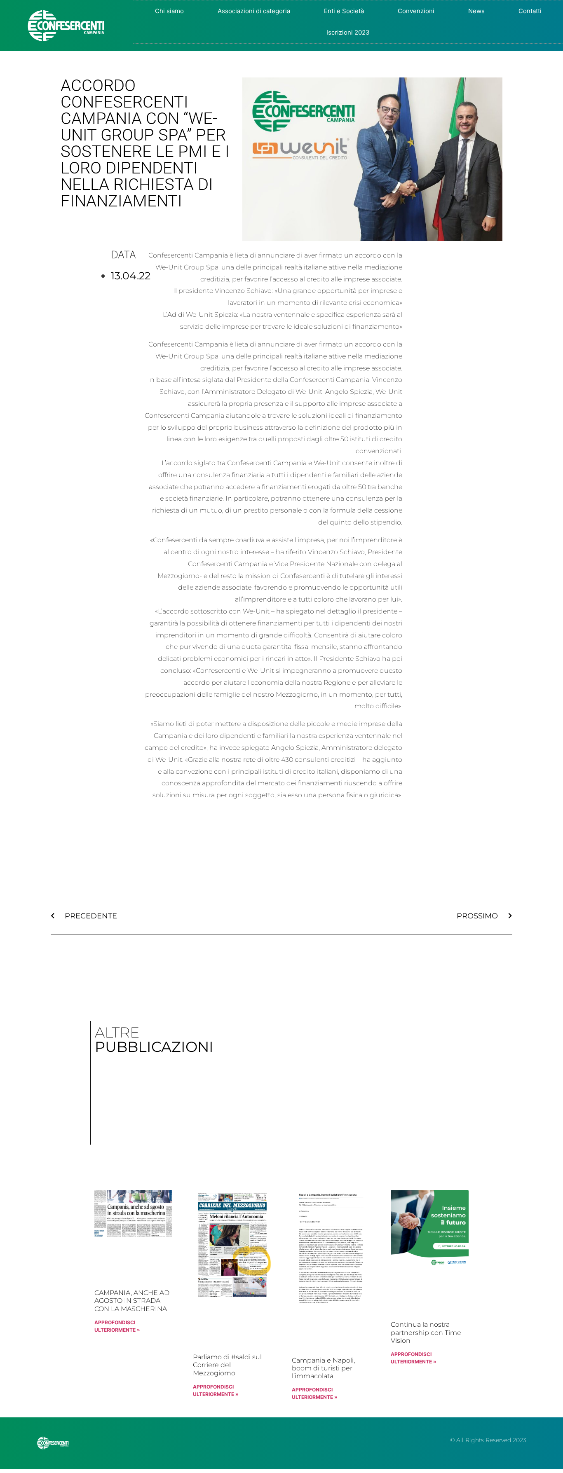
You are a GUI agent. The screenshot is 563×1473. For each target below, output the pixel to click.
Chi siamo (169, 11)
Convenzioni (416, 11)
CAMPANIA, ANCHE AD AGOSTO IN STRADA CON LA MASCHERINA (131, 1300)
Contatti (530, 11)
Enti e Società (344, 11)
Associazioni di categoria (254, 11)
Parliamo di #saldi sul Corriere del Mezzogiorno (227, 1365)
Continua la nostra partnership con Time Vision (426, 1332)
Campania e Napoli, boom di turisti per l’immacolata (323, 1368)
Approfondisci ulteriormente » (117, 1326)
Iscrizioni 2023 (348, 32)
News (476, 11)
